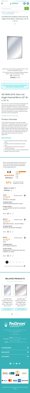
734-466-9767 (15, 337)
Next (26, 297)
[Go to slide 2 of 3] (14, 314)
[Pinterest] (19, 363)
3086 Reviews (10, 177)
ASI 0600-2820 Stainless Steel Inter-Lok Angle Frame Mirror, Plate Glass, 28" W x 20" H (21, 302)
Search (26, 8)
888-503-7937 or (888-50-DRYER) (15, 339)
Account (24, 3)
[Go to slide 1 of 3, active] (11, 314)
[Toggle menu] (2, 3)
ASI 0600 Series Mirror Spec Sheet (10, 115)
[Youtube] (16, 363)
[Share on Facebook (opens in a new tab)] (8, 213)
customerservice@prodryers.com (15, 342)
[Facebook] (10, 363)
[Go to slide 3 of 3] (16, 314)
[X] (13, 363)
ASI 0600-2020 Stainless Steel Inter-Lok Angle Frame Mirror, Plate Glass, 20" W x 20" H (7, 302)
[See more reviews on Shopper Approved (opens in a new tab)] (13, 213)
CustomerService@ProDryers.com (22, 1)
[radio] (21, 171)
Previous (1, 297)
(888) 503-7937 (5, 1)
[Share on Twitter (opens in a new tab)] (10, 213)
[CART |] (28, 3)
